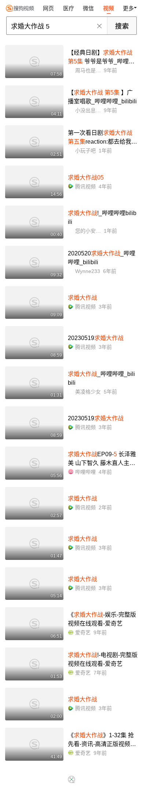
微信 (88, 8)
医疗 (68, 8)
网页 (48, 8)
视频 (108, 8)
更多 (128, 8)
